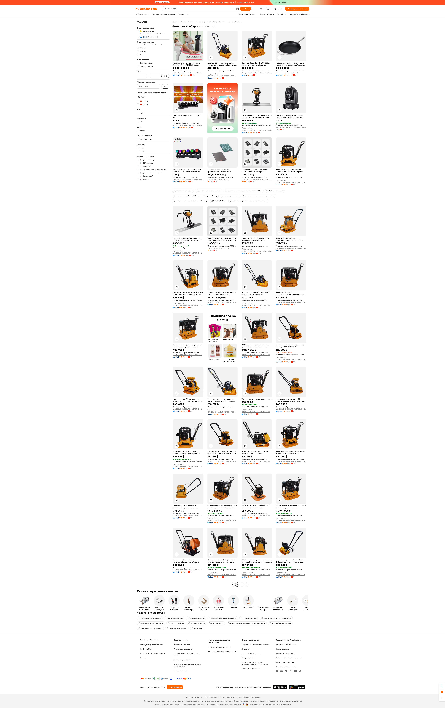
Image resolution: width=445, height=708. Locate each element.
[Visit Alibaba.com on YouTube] (295, 671)
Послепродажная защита (183, 660)
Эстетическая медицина (200, 22)
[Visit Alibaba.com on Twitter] (286, 671)
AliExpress (189, 697)
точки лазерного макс (197, 618)
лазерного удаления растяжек (151, 618)
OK (165, 76)
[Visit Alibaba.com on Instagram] (290, 671)
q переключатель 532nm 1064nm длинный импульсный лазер (196, 196)
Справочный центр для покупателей (255, 645)
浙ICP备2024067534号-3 (282, 704)
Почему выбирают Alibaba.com (151, 645)
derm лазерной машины (184, 191)
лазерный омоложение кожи (281, 623)
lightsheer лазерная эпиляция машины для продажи (247, 623)
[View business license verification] (243, 704)
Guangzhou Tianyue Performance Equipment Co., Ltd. (291, 127)
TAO (240, 697)
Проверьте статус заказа (285, 653)
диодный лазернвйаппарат (178, 628)
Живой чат (246, 649)
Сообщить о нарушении (250, 669)
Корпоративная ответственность (152, 653)
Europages (256, 697)
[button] (237, 8)
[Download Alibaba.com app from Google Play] (297, 687)
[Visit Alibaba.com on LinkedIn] (281, 671)
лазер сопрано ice (217, 623)
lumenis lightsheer (219, 201)
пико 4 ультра (198, 628)
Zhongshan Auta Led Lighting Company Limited (188, 125)
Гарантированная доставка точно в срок (187, 654)
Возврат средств (248, 658)
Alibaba (174, 22)
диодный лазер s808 (250, 618)
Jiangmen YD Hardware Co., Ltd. (287, 73)
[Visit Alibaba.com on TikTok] (300, 671)
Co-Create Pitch (146, 649)
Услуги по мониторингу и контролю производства (187, 665)
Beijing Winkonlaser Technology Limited (187, 73)
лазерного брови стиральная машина (223, 618)
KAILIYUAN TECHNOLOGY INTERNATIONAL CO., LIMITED (257, 179)
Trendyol (247, 697)
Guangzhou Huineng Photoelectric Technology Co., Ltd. (188, 179)
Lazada (222, 697)
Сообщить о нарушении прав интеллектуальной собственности (255, 663)
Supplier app (228, 687)
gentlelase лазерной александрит (152, 623)
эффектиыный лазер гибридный (151, 628)
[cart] (268, 9)
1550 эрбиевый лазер (276, 191)
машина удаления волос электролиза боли (260, 196)
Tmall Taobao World (211, 697)
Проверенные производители (219, 647)
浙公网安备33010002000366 (260, 704)
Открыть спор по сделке (251, 653)
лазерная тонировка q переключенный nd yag (191, 201)
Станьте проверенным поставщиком (289, 658)
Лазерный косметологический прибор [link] (227, 22)
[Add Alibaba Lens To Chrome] (175, 687)
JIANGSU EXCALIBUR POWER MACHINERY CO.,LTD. (222, 76)
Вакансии (143, 658)
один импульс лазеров (231, 196)
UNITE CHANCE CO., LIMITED (218, 179)
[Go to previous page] (233, 584)
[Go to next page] (247, 584)
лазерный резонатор (198, 623)
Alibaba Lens (152, 687)
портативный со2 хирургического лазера (277, 618)
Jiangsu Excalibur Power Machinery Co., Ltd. (257, 73)
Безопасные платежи (182, 645)
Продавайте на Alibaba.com (286, 645)
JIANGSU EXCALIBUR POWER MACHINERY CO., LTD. (257, 130)
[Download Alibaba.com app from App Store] (280, 687)
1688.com (198, 697)
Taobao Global (232, 697)
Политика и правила (181, 671)
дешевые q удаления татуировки (210, 191)
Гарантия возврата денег (183, 649)
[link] (442, 686)
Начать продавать (282, 649)
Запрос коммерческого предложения (222, 651)
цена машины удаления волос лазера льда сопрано (249, 201)
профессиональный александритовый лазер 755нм (244, 191)
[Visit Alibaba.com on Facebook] (277, 671)
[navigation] (153, 303)
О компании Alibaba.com (150, 640)
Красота (184, 22)
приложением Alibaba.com (260, 687)
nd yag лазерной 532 (177, 623)
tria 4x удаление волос (175, 618)
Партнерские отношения (285, 662)
